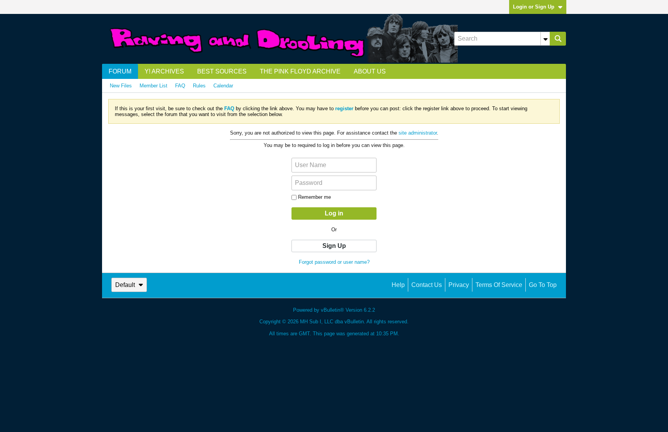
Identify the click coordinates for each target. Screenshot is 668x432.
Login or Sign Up (533, 7)
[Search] (558, 39)
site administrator (418, 133)
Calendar (223, 86)
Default (125, 285)
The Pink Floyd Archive (300, 71)
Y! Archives (164, 71)
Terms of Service (498, 285)
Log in (334, 213)
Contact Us (426, 285)
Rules (199, 86)
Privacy (458, 285)
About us (370, 71)
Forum (120, 71)
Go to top (543, 285)
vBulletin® (332, 310)
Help (398, 285)
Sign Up (334, 245)
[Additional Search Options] (545, 39)
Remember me (314, 197)
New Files (121, 86)
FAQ (180, 86)
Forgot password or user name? (334, 262)
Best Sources (222, 71)
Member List (153, 86)
